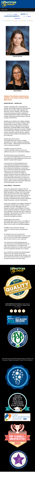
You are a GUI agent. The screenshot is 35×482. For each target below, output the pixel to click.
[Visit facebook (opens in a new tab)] (11, 312)
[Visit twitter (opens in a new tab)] (15, 312)
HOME (15, 14)
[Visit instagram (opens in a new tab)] (24, 312)
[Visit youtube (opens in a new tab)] (20, 312)
